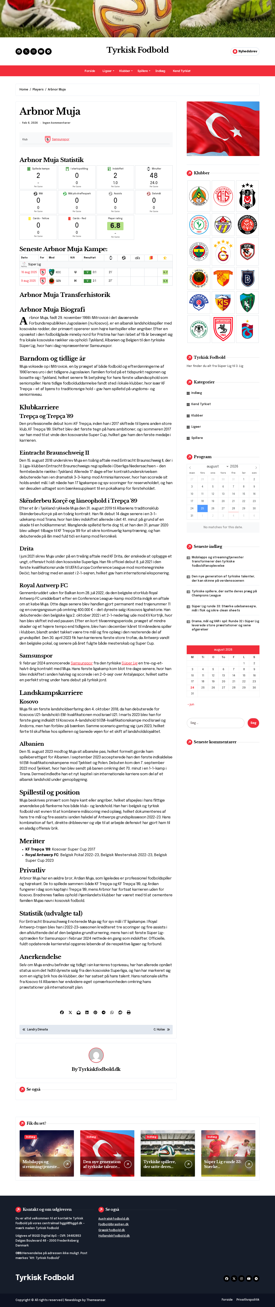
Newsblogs (73, 1300)
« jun (191, 704)
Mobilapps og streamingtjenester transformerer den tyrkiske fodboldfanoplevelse (218, 561)
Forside (90, 71)
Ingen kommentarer (57, 123)
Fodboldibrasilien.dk (113, 1224)
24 (192, 687)
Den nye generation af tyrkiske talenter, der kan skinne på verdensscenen (223, 578)
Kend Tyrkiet (181, 71)
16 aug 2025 (29, 272)
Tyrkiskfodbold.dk (99, 1069)
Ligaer (107, 71)
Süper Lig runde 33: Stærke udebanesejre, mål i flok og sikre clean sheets (224, 608)
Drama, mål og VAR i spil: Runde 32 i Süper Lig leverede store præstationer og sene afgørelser (225, 625)
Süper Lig (130, 663)
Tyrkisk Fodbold (137, 50)
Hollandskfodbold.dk (114, 1235)
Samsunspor (60, 139)
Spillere (143, 71)
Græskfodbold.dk (111, 1230)
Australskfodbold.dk (113, 1218)
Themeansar (95, 1300)
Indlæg (160, 71)
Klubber (124, 71)
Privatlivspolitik (247, 1299)
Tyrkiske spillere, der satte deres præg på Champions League (224, 593)
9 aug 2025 (28, 281)
